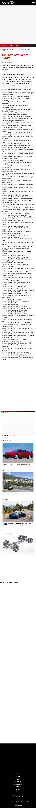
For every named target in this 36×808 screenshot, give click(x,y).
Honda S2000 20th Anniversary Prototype (21, 144)
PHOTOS (18, 789)
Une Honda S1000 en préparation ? (19, 257)
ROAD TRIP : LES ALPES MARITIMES (13, 494)
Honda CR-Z (12, 303)
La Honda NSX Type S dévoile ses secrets (21, 113)
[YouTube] (19, 795)
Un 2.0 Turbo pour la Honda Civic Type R (21, 290)
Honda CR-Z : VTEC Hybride (16, 312)
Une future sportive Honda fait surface (20, 246)
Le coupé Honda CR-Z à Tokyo (17, 310)
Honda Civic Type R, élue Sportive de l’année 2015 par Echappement (16, 232)
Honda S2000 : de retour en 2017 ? (19, 226)
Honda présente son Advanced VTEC (19, 354)
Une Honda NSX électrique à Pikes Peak (20, 208)
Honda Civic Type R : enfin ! (16, 263)
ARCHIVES (27, 49)
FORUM (18, 792)
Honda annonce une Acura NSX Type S (20, 116)
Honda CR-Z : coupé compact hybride (19, 308)
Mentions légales (16, 802)
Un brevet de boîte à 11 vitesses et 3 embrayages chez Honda (16, 201)
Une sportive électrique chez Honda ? (19, 146)
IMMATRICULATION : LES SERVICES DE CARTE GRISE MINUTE (18, 524)
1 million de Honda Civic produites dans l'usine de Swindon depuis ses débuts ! (17, 333)
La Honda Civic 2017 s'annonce (17, 215)
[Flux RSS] (22, 795)
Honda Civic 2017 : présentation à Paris (20, 199)
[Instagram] (16, 795)
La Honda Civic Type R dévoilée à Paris (20, 356)
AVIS (18, 779)
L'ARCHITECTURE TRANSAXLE (11, 554)
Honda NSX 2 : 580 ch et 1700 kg (18, 235)
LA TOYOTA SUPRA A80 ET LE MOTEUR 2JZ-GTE (16, 464)
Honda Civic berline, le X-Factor (18, 197)
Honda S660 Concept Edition (17, 255)
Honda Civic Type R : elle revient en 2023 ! (21, 96)
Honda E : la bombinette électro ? (18, 147)
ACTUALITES (20, 49)
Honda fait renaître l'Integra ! (17, 115)
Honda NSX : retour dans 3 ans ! (18, 306)
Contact (8, 802)
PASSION (18, 787)
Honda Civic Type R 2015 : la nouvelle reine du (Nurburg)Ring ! (16, 260)
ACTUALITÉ (18, 774)
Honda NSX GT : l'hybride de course (19, 301)
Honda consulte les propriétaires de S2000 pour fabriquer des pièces (16, 126)
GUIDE (18, 776)
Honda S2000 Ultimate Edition (17, 314)
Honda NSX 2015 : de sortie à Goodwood (20, 281)
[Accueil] (18, 771)
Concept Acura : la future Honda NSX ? (20, 343)
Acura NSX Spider (13, 305)
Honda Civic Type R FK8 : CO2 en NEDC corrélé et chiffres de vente (17, 157)
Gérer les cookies (25, 802)
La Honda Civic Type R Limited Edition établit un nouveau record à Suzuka (17, 119)
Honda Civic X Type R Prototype (18, 195)
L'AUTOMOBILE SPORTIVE (9, 49)
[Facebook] (13, 795)
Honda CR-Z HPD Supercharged (18, 292)
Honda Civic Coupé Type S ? (16, 221)
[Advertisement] (18, 24)
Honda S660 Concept (14, 294)
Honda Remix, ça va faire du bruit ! (18, 352)
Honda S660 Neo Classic (15, 160)
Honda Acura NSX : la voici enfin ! (18, 272)
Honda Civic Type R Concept (17, 286)
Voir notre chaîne (10, 435)
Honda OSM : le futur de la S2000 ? (19, 323)
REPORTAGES (18, 784)
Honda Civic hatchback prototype (18, 213)
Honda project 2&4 (14, 237)
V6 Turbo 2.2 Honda (14, 299)
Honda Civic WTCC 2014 (15, 288)
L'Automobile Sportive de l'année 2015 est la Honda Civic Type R (17, 218)
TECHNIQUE (18, 781)
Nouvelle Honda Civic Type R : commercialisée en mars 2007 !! (14, 340)
